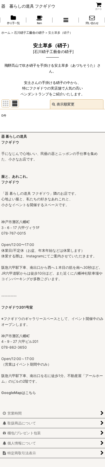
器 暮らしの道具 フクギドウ (28, 6)
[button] (65, 20)
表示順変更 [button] (65, 104)
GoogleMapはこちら (18, 392)
